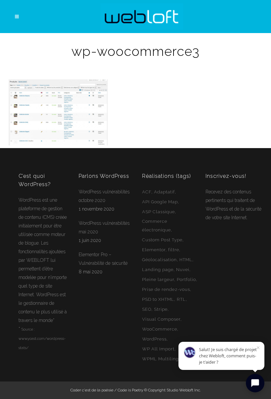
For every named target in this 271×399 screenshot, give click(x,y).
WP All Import (158, 348)
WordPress (30, 200)
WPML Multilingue (163, 358)
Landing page (158, 269)
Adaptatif (164, 191)
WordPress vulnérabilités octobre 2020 (104, 196)
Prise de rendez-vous (166, 289)
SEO (146, 309)
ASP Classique (158, 211)
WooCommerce (159, 329)
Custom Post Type (162, 239)
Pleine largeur (158, 279)
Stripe (161, 309)
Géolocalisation (159, 259)
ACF (146, 191)
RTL (181, 299)
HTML (185, 259)
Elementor (154, 249)
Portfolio (186, 279)
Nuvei (182, 269)
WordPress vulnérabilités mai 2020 (104, 227)
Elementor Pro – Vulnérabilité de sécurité (103, 259)
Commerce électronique (156, 225)
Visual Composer (161, 319)
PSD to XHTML (158, 299)
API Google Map (160, 201)
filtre (173, 249)
